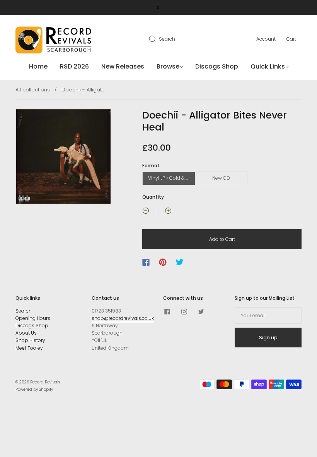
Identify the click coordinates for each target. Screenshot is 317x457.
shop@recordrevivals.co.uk (123, 318)
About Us (26, 333)
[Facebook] (146, 262)
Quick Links (268, 66)
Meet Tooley (29, 348)
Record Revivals (45, 382)
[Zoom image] (63, 158)
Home (38, 66)
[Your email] (268, 315)
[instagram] (184, 311)
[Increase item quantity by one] (168, 211)
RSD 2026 (74, 66)
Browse (168, 66)
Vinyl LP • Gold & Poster (171, 178)
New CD (221, 178)
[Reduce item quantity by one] (145, 211)
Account (266, 39)
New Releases (122, 66)
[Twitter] (179, 262)
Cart (291, 39)
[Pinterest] (162, 262)
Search (167, 39)
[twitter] (201, 311)
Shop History (30, 340)
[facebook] (167, 311)
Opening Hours (32, 318)
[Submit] (157, 38)
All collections (32, 89)
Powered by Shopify (34, 389)
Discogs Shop (216, 66)
